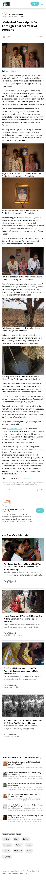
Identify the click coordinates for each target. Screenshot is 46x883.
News (29, 851)
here (28, 478)
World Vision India (14, 428)
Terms (9, 874)
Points (29, 871)
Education (7, 845)
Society (6, 839)
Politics (25, 839)
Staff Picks (18, 851)
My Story (7, 857)
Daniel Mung (10, 71)
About (12, 871)
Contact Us (15, 874)
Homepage (5, 871)
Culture (18, 845)
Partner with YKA (20, 871)
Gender (6, 851)
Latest (29, 845)
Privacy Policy (24, 874)
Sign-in (34, 4)
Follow (40, 510)
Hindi (16, 839)
